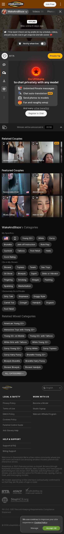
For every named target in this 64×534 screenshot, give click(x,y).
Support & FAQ (9, 446)
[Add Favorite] (5, 56)
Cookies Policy (9, 420)
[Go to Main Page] (19, 4)
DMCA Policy (9, 414)
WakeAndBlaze (11, 227)
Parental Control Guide (13, 425)
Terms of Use (9, 409)
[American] (6, 238)
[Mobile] (15, 238)
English (49, 388)
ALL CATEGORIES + (14, 373)
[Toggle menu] (3, 4)
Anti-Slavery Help (10, 430)
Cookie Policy (40, 522)
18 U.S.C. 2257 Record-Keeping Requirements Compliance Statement (28, 510)
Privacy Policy (9, 403)
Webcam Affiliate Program (44, 414)
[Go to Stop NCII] (20, 500)
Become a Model (40, 403)
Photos (53, 11)
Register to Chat (36, 113)
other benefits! (41, 108)
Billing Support (9, 451)
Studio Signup (39, 409)
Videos (37, 11)
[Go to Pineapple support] (5, 500)
